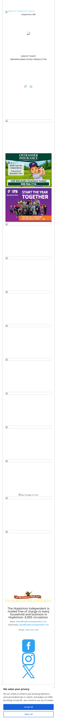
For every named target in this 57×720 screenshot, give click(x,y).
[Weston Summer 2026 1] (28, 461)
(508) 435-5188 (31, 630)
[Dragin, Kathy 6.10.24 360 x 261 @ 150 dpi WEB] (28, 224)
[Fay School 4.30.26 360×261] (28, 258)
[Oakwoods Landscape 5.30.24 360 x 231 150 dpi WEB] (28, 532)
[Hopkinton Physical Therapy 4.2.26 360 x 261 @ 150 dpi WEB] (28, 498)
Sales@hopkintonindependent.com (34, 624)
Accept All (28, 707)
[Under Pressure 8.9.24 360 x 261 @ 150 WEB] (28, 121)
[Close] (54, 687)
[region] (28, 702)
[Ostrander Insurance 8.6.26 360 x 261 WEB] (28, 186)
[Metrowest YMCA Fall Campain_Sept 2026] (28, 221)
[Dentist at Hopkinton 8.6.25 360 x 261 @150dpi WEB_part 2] (28, 427)
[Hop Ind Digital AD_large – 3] (28, 292)
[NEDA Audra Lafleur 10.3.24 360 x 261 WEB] (28, 326)
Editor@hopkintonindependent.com (31, 621)
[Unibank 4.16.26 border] (28, 360)
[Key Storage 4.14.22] (28, 495)
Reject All (29, 714)
